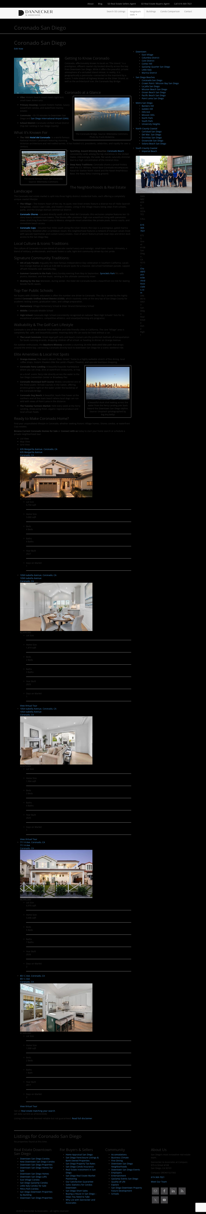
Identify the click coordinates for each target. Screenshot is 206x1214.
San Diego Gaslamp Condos (34, 1182)
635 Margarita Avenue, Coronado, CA (38, 449)
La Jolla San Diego (151, 86)
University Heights (151, 124)
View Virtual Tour (28, 705)
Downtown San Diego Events (125, 1169)
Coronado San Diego (152, 80)
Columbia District (150, 57)
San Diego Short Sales (77, 1190)
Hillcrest (146, 111)
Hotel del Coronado (40, 137)
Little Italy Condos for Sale (33, 1185)
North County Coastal (146, 128)
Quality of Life (118, 1181)
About (90, 3)
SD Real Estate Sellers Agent (121, 3)
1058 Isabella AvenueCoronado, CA (30, 580)
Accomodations (119, 1154)
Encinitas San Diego (152, 137)
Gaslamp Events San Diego (124, 1178)
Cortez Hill (147, 63)
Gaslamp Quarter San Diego (156, 66)
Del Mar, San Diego (151, 134)
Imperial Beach (149, 151)
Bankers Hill (148, 105)
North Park (147, 118)
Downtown (141, 51)
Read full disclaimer (82, 1118)
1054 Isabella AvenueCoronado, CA (30, 713)
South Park (147, 121)
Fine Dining (117, 1160)
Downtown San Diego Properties (36, 1164)
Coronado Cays (28, 227)
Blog (100, 3)
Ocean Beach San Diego (154, 92)
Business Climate (120, 1157)
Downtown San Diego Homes (34, 1173)
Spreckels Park (107, 273)
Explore (115, 1184)
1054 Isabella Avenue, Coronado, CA (38, 708)
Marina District (149, 72)
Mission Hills (148, 115)
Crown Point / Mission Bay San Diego (160, 83)
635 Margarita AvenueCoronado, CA (31, 454)
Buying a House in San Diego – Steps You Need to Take (81, 1195)
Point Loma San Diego (153, 98)
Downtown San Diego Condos (35, 1158)
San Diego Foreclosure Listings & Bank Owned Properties (82, 1159)
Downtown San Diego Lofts (33, 1176)
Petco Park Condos (29, 1188)
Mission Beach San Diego (154, 89)
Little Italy (147, 69)
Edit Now (18, 48)
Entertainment (118, 1175)
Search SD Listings (116, 11)
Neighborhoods (135, 13)
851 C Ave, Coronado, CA (32, 975)
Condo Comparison (170, 11)
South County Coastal (146, 148)
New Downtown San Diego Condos (37, 1161)
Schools (115, 1193)
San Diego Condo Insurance (80, 1166)
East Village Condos (30, 1179)
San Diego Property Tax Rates (80, 1163)
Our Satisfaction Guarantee (79, 1181)
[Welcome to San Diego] (35, 11)
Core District (148, 60)
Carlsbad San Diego (152, 131)
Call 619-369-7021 (183, 3)
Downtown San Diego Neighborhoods (122, 1165)
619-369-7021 (142, 227)
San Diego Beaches (145, 77)
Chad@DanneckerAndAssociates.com (142, 280)
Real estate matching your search (38, 1110)
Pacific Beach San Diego (154, 95)
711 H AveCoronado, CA (27, 847)
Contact (188, 11)
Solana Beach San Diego (154, 143)
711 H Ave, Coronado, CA (32, 842)
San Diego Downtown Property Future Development (126, 1189)
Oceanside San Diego (152, 140)
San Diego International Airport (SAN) (49, 118)
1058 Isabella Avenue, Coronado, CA (38, 575)
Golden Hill (147, 108)
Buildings (151, 11)
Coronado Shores (29, 214)
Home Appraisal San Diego (79, 1154)
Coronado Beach (115, 151)
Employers (116, 1172)
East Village (147, 54)
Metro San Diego (144, 102)
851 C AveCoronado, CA (27, 980)
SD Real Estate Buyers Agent (155, 3)
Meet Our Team (159, 1181)
